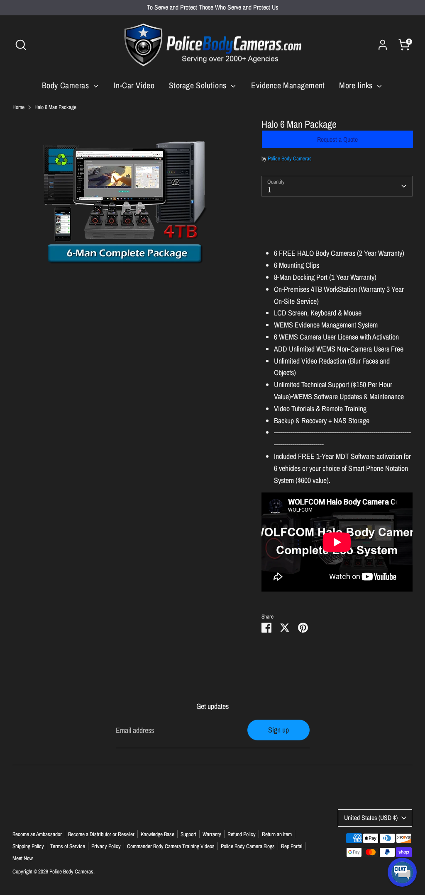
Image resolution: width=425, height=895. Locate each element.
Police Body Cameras (290, 158)
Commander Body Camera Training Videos (171, 846)
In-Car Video (134, 85)
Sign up (278, 730)
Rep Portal (291, 846)
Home (18, 107)
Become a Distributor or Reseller (101, 834)
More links (357, 85)
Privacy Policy (106, 846)
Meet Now (22, 858)
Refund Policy (241, 834)
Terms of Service (67, 846)
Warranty (212, 834)
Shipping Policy (28, 846)
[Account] (382, 44)
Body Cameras (66, 85)
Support (188, 834)
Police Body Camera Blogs (248, 846)
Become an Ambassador (37, 834)
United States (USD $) (371, 817)
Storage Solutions (199, 85)
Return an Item (277, 834)
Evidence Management (288, 85)
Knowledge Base (157, 834)
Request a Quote (337, 139)
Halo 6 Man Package (55, 107)
